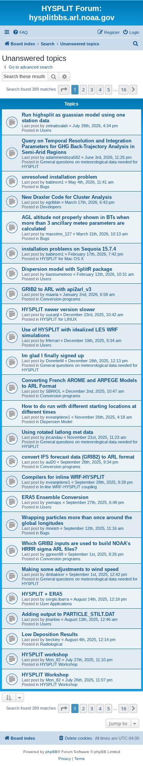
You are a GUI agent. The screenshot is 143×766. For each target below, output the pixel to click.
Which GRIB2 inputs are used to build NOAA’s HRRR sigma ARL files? (76, 546)
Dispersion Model (56, 421)
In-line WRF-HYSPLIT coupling (68, 487)
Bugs (45, 186)
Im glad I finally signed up (53, 355)
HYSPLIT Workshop (58, 664)
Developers (50, 207)
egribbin (53, 202)
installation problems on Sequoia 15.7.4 (69, 249)
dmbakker (55, 574)
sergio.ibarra (57, 599)
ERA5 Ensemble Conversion (55, 497)
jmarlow (53, 619)
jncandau (54, 437)
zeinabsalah (57, 125)
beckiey (53, 639)
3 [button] (91, 89)
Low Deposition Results (50, 634)
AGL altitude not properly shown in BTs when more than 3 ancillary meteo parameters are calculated (75, 223)
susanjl (52, 314)
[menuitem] (20, 32)
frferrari (52, 340)
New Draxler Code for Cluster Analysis (67, 197)
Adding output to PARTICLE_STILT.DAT (68, 614)
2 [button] (83, 89)
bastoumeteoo (59, 274)
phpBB (51, 752)
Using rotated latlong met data (57, 432)
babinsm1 (55, 182)
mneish (52, 528)
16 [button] (123, 89)
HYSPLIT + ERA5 (42, 594)
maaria (52, 294)
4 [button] (100, 89)
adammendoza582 (63, 157)
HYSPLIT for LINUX (58, 319)
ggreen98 (54, 554)
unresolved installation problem (59, 177)
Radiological (51, 644)
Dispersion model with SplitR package (67, 269)
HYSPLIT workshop (45, 654)
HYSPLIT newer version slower (58, 309)
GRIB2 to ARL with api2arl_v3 (56, 289)
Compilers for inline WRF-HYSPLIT (63, 477)
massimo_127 (59, 234)
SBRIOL (53, 391)
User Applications (56, 603)
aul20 (51, 462)
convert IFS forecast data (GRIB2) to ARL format (78, 457)
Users (45, 130)
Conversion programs (60, 299)
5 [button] (108, 89)
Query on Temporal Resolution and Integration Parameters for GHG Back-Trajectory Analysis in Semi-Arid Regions (78, 146)
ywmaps (53, 502)
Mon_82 (53, 659)
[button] (63, 89)
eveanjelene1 (58, 417)
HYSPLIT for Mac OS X (62, 258)
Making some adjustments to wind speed (70, 569)
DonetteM (55, 360)
